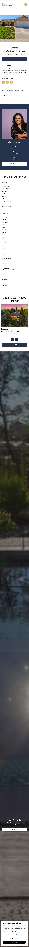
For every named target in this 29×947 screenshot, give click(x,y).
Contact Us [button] (14, 829)
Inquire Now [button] (14, 59)
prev (12, 339)
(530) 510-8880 (14, 153)
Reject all (14, 934)
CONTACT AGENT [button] (14, 163)
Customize (14, 938)
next (16, 339)
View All (14, 344)
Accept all (14, 942)
